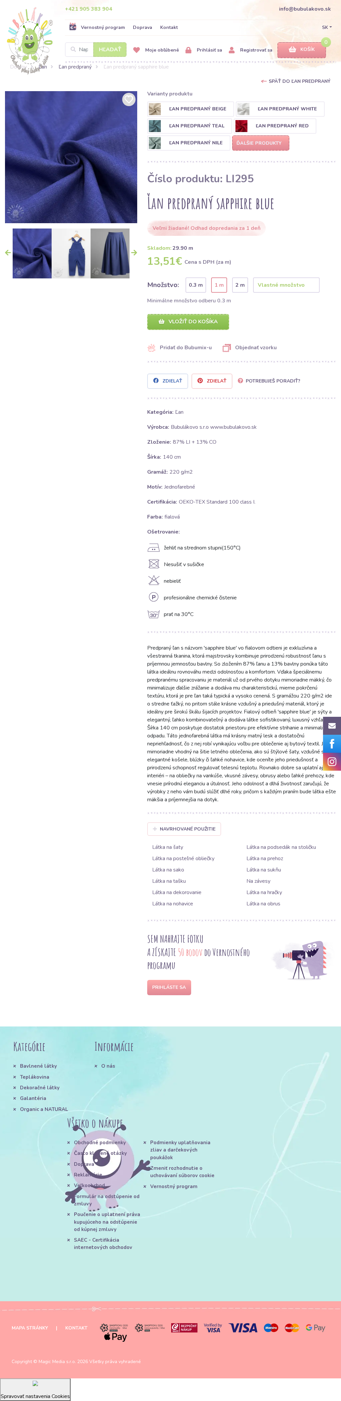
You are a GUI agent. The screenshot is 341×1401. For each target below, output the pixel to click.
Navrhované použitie (187, 829)
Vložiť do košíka (192, 321)
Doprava (142, 27)
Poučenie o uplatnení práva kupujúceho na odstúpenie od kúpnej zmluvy (107, 1222)
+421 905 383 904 (88, 9)
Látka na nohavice (172, 903)
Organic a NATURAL (44, 1109)
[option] (71, 157)
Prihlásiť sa (208, 50)
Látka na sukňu (263, 869)
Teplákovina (34, 1077)
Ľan (43, 67)
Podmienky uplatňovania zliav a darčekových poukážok (180, 1150)
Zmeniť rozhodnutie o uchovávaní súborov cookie (182, 1172)
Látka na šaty (167, 847)
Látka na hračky (264, 892)
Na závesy (258, 881)
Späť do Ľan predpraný (299, 81)
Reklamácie (88, 1174)
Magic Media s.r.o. (57, 1361)
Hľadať (110, 49)
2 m (240, 285)
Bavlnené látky (38, 1066)
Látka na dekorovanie (176, 892)
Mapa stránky (30, 1328)
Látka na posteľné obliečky (183, 858)
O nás (108, 1066)
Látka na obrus (263, 903)
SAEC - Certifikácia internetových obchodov (103, 1244)
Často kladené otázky (100, 1153)
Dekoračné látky (40, 1087)
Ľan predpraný (75, 67)
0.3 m (196, 285)
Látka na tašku (169, 881)
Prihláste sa (169, 987)
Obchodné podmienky (100, 1142)
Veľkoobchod (89, 1185)
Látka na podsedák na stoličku (281, 847)
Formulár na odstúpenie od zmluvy (107, 1200)
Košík (307, 49)
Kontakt (169, 27)
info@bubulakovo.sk (305, 9)
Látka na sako (168, 869)
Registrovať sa (255, 50)
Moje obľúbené (161, 50)
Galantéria (33, 1098)
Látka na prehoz (264, 858)
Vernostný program (103, 27)
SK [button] (325, 27)
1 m (219, 285)
